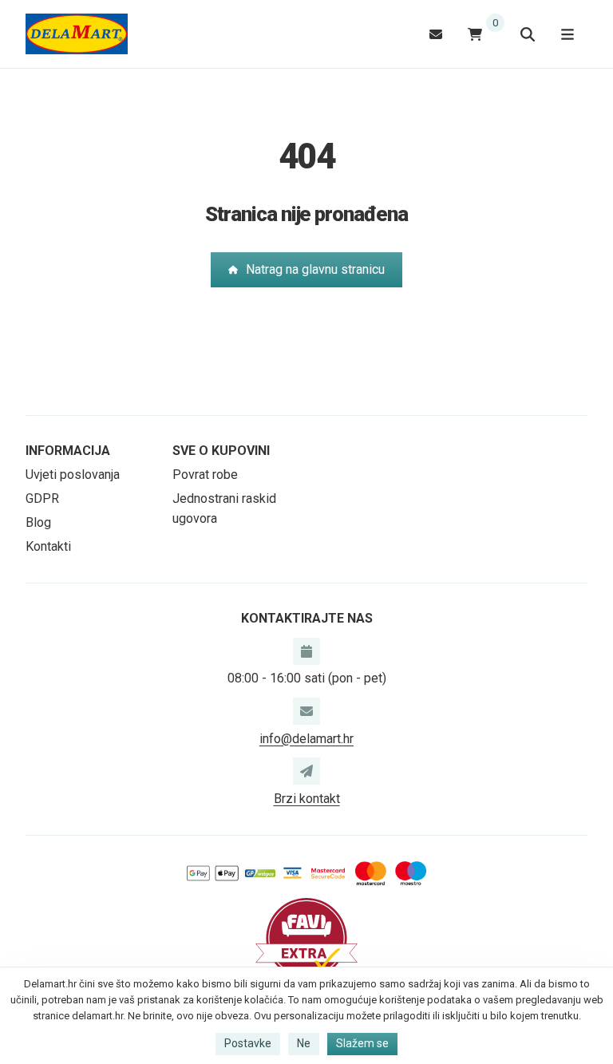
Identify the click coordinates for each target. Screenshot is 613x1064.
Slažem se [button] (362, 1043)
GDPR (42, 498)
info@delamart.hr (306, 738)
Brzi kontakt (307, 798)
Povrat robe (205, 474)
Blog (38, 522)
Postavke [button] (247, 1043)
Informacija (68, 450)
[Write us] (306, 771)
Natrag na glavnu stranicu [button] (315, 269)
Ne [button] (303, 1043)
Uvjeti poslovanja (73, 474)
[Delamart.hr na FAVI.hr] (306, 937)
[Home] (77, 34)
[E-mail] (436, 34)
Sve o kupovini (221, 450)
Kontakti (48, 546)
